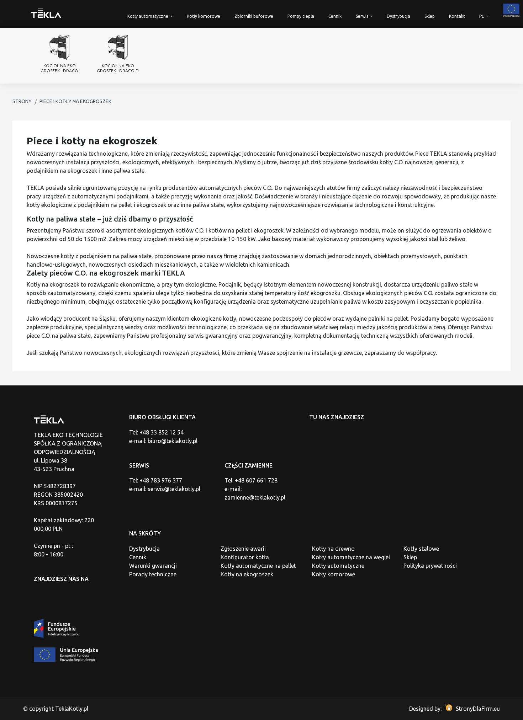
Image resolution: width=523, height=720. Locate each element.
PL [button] (482, 16)
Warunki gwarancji (153, 565)
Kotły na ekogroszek (247, 574)
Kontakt (457, 16)
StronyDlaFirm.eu (478, 708)
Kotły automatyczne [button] (148, 16)
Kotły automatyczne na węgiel (351, 557)
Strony (22, 101)
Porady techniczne (152, 574)
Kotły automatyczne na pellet (258, 565)
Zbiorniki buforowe (253, 16)
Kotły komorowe (203, 16)
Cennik (335, 16)
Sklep (429, 16)
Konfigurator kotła (245, 557)
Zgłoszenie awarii (243, 548)
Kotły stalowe (421, 548)
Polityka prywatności (430, 565)
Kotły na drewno (333, 548)
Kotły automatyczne (338, 565)
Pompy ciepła (300, 16)
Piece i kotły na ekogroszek (75, 101)
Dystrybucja (398, 16)
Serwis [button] (362, 16)
